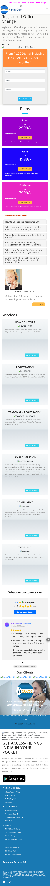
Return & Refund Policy (13, 839)
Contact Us (9, 802)
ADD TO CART (25, 138)
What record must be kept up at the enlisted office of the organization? (23, 228)
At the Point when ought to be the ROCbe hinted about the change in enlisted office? (22, 260)
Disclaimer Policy (11, 851)
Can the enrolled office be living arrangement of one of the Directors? (23, 243)
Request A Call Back (25, 724)
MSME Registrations (12, 829)
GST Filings (41, 2)
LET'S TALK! (38, 304)
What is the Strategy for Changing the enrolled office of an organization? (23, 251)
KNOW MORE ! (32, 355)
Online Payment (11, 799)
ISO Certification (11, 795)
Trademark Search (11, 814)
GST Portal (9, 821)
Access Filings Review (13, 854)
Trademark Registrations (14, 817)
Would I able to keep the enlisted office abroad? (24, 236)
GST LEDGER (28, 2)
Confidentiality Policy (12, 847)
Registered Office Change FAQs (15, 215)
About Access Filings (12, 792)
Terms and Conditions (13, 832)
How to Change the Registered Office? (23, 222)
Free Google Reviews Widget (25, 666)
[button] (2, 639)
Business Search (11, 810)
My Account (14, 2)
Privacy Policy (10, 836)
